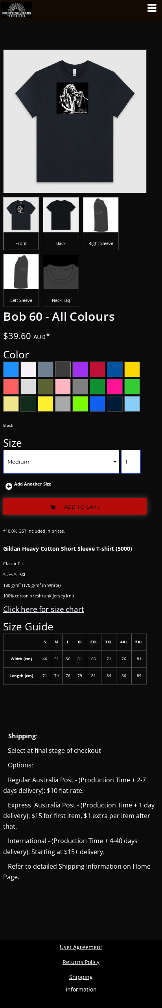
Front (21, 243)
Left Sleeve (21, 300)
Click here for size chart (43, 609)
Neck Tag (61, 300)
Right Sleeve (100, 243)
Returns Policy (81, 962)
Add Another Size (33, 484)
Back (61, 243)
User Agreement (81, 947)
